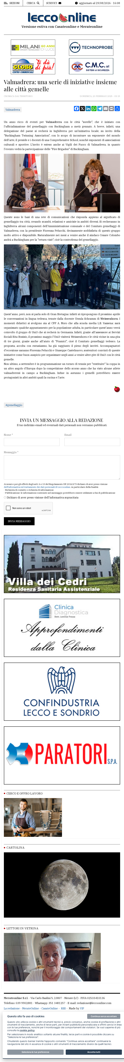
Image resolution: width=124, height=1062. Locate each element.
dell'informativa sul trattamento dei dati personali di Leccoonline (37, 487)
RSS (63, 1008)
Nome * (8, 434)
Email (68, 434)
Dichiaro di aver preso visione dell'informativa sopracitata (42, 497)
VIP (82, 1008)
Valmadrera (12, 109)
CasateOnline (49, 1008)
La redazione (12, 1008)
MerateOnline (30, 1008)
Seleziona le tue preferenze (35, 1052)
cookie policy (27, 1030)
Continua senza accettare (104, 1016)
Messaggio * (11, 452)
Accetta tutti (93, 1052)
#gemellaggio (13, 405)
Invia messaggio (19, 521)
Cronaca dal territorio (18, 96)
